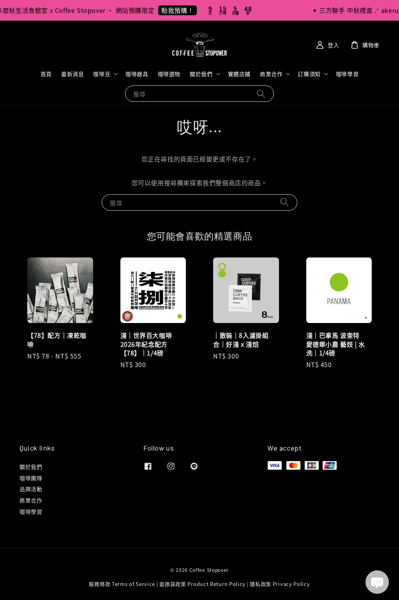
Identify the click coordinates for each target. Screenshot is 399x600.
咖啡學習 (347, 74)
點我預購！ (174, 10)
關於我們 (201, 73)
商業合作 (271, 73)
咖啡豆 (101, 73)
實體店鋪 (239, 74)
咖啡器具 (136, 74)
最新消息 (72, 74)
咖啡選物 (169, 74)
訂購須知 (309, 73)
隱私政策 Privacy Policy (280, 584)
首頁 (46, 74)
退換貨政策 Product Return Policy (202, 584)
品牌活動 (30, 489)
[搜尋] (261, 93)
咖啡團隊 (30, 478)
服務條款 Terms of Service (122, 584)
